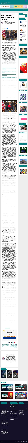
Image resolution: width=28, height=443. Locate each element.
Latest (9, 385)
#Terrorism (10, 23)
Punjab (16, 394)
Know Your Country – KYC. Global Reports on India (20, 388)
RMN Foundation (12, 419)
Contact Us (2, 3)
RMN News (6, 21)
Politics (5, 386)
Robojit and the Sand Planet (13, 417)
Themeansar (2, 441)
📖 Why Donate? (9, 339)
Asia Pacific (3, 385)
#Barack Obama (11, 22)
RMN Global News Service (13, 404)
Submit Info (6, 2)
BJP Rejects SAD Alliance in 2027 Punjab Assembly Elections (20, 396)
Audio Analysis (6, 385)
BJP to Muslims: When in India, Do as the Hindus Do (9, 77)
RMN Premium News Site (13, 411)
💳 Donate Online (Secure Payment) (9, 336)
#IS (13, 22)
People (3, 386)
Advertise (9, 2)
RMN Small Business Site (13, 413)
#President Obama (6, 23)
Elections (20, 393)
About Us (3, 2)
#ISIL (15, 22)
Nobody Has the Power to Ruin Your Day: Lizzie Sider (5, 345)
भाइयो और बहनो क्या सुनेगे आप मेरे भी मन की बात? (7, 388)
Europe (21, 138)
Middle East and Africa (23, 140)
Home (1, 2)
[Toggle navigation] (26, 9)
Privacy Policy (5, 3)
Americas (16, 441)
